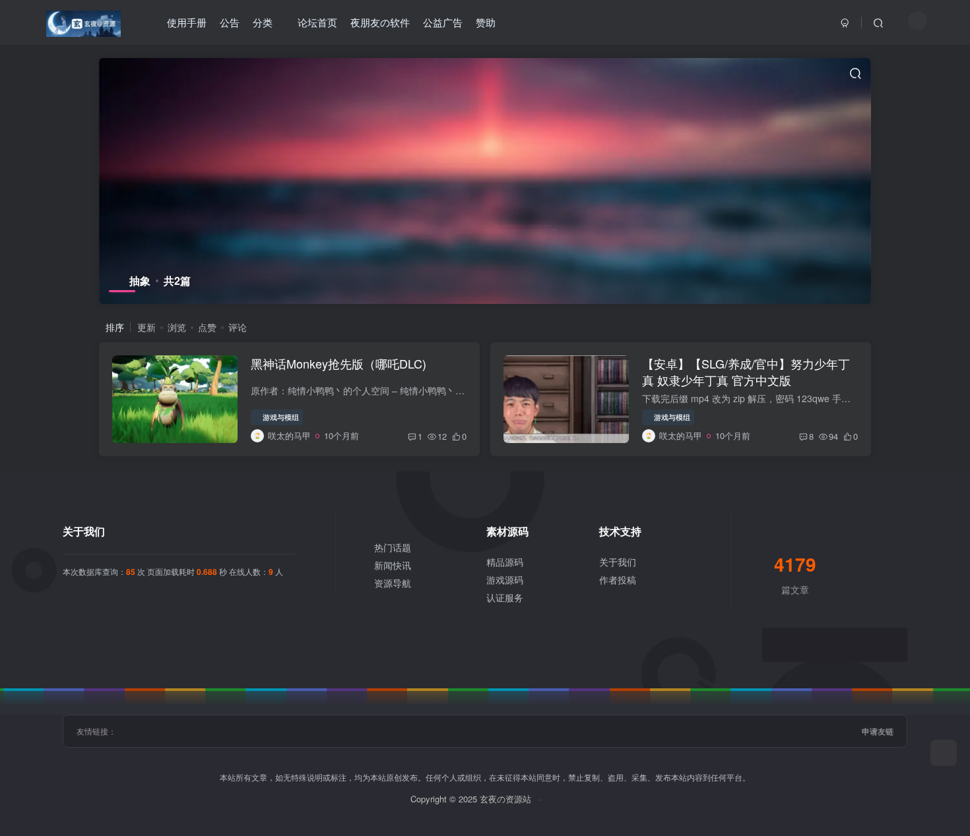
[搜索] (878, 22)
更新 (146, 327)
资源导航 (392, 582)
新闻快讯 (392, 565)
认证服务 (504, 597)
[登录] (845, 22)
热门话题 (392, 547)
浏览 (177, 327)
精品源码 (504, 561)
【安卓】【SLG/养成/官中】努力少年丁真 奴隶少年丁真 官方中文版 (746, 371)
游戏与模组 (281, 416)
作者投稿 (617, 579)
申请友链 (877, 731)
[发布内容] (943, 753)
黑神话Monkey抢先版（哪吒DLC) (338, 363)
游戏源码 (504, 579)
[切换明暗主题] (917, 20)
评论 (237, 327)
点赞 (207, 327)
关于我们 (617, 561)
